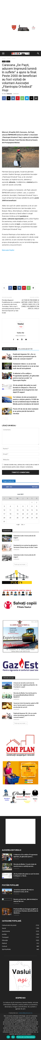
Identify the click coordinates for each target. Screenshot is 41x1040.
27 (23, 518)
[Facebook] (4, 98)
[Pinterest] (18, 98)
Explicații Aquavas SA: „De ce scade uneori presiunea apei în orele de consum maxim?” (24, 356)
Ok (8, 1037)
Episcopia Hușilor (8, 250)
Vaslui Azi (9, 93)
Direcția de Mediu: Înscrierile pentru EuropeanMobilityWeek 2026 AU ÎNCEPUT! (25, 695)
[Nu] (39, 1027)
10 (4, 510)
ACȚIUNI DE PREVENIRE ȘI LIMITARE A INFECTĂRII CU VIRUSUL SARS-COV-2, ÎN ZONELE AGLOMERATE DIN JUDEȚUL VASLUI (30, 304)
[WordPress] (22, 339)
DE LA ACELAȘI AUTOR (25, 349)
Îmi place (35, 487)
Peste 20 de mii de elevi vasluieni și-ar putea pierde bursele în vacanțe (25, 411)
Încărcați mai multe (20, 564)
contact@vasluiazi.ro (25, 1013)
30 (36, 518)
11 (10, 510)
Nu (13, 1037)
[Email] (31, 98)
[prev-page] (3, 418)
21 (27, 514)
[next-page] (6, 418)
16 (36, 510)
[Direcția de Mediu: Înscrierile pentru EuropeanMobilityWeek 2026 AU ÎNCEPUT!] (7, 695)
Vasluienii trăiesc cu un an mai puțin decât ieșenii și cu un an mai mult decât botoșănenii (26, 366)
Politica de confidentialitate (26, 1037)
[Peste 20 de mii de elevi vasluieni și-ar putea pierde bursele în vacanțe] (7, 411)
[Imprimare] (36, 98)
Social (13, 58)
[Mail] (18, 339)
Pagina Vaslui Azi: (8, 481)
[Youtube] (26, 339)
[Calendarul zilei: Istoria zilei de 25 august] (7, 557)
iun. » (23, 524)
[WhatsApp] (22, 98)
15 (32, 510)
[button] (3, 53)
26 (17, 518)
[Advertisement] (20, 29)
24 (4, 518)
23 (36, 514)
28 (27, 518)
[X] (9, 98)
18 (10, 514)
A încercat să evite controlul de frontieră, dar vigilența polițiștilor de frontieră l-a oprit (25, 685)
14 (27, 510)
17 (4, 514)
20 (23, 514)
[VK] (13, 98)
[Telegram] (27, 98)
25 (10, 518)
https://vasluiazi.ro (20, 335)
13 (23, 510)
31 (4, 521)
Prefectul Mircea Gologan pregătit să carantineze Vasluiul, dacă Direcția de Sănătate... (26, 911)
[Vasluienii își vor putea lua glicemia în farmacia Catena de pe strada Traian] (7, 547)
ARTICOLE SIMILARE (9, 349)
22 (32, 514)
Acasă (3, 58)
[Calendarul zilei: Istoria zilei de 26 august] (7, 538)
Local (8, 58)
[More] (33, 288)
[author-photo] (20, 330)
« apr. (18, 524)
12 (17, 510)
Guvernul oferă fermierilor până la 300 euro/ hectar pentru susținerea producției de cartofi (26, 705)
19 (17, 514)
